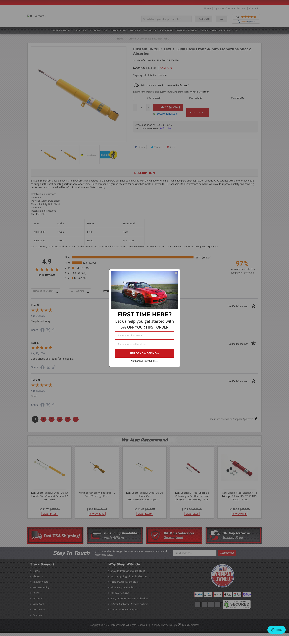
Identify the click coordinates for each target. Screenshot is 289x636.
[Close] (176, 273)
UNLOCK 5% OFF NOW (144, 353)
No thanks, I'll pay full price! (144, 360)
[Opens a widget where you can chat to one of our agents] (276, 630)
